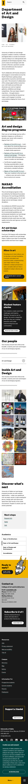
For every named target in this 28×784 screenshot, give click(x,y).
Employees (5, 692)
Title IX (4, 652)
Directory (4, 663)
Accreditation (7, 553)
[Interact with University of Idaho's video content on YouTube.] (21, 740)
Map (3, 666)
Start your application (6, 572)
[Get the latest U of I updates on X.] (7, 740)
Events (4, 672)
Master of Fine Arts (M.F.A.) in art (14, 171)
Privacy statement (7, 646)
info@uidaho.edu (6, 736)
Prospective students (8, 682)
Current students (7, 685)
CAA (7, 44)
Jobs (3, 643)
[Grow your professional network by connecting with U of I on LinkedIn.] (16, 740)
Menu (10, 780)
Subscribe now (17, 622)
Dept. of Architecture (10, 539)
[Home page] (3, 3)
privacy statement (10, 767)
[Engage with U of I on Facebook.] (2, 740)
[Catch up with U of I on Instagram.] (11, 740)
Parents (4, 689)
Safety (4, 669)
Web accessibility (7, 649)
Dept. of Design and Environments (9, 548)
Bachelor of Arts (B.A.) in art (12, 144)
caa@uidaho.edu (11, 590)
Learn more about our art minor (13, 276)
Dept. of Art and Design (10, 543)
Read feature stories (11, 330)
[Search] (23, 2)
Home (3, 44)
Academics (11, 44)
